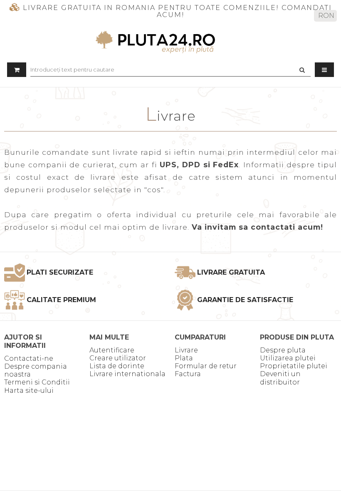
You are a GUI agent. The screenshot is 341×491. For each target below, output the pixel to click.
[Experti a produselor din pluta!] (170, 42)
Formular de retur (206, 366)
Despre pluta (283, 350)
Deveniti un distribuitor (280, 378)
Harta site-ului (29, 390)
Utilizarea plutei (288, 358)
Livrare (186, 350)
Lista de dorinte (116, 366)
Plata (184, 358)
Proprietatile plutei (293, 366)
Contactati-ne (28, 358)
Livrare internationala (127, 374)
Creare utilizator (117, 358)
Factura (188, 374)
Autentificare (111, 350)
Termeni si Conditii (37, 382)
